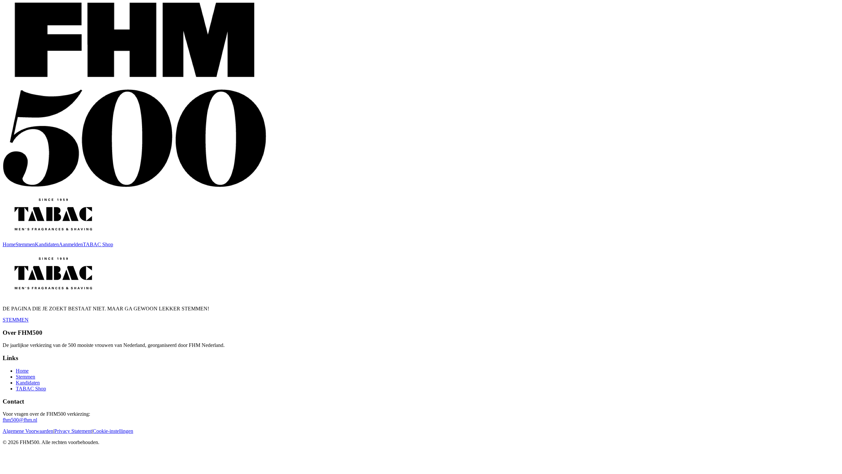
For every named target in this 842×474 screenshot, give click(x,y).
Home (9, 244)
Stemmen (25, 244)
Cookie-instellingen (113, 431)
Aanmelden (71, 244)
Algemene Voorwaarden (28, 431)
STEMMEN (16, 320)
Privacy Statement (73, 431)
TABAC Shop (98, 244)
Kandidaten (47, 244)
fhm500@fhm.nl (20, 420)
